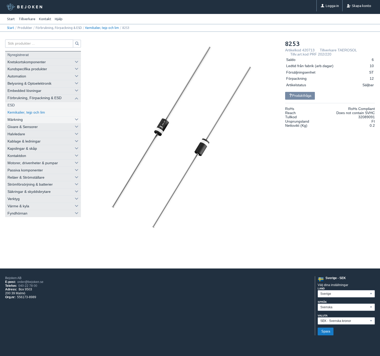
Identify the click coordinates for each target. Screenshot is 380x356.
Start (11, 19)
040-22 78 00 (27, 286)
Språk (322, 301)
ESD (11, 105)
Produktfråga (301, 96)
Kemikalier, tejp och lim (102, 27)
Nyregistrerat (18, 55)
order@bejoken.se (30, 282)
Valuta (323, 315)
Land (321, 288)
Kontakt (45, 19)
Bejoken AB (13, 278)
